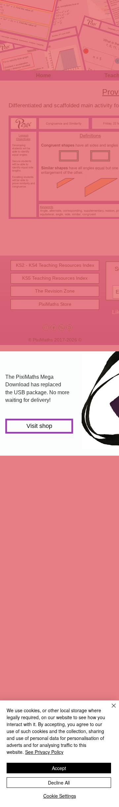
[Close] (110, 710)
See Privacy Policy (44, 752)
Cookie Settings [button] (59, 795)
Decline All (59, 782)
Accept (59, 768)
